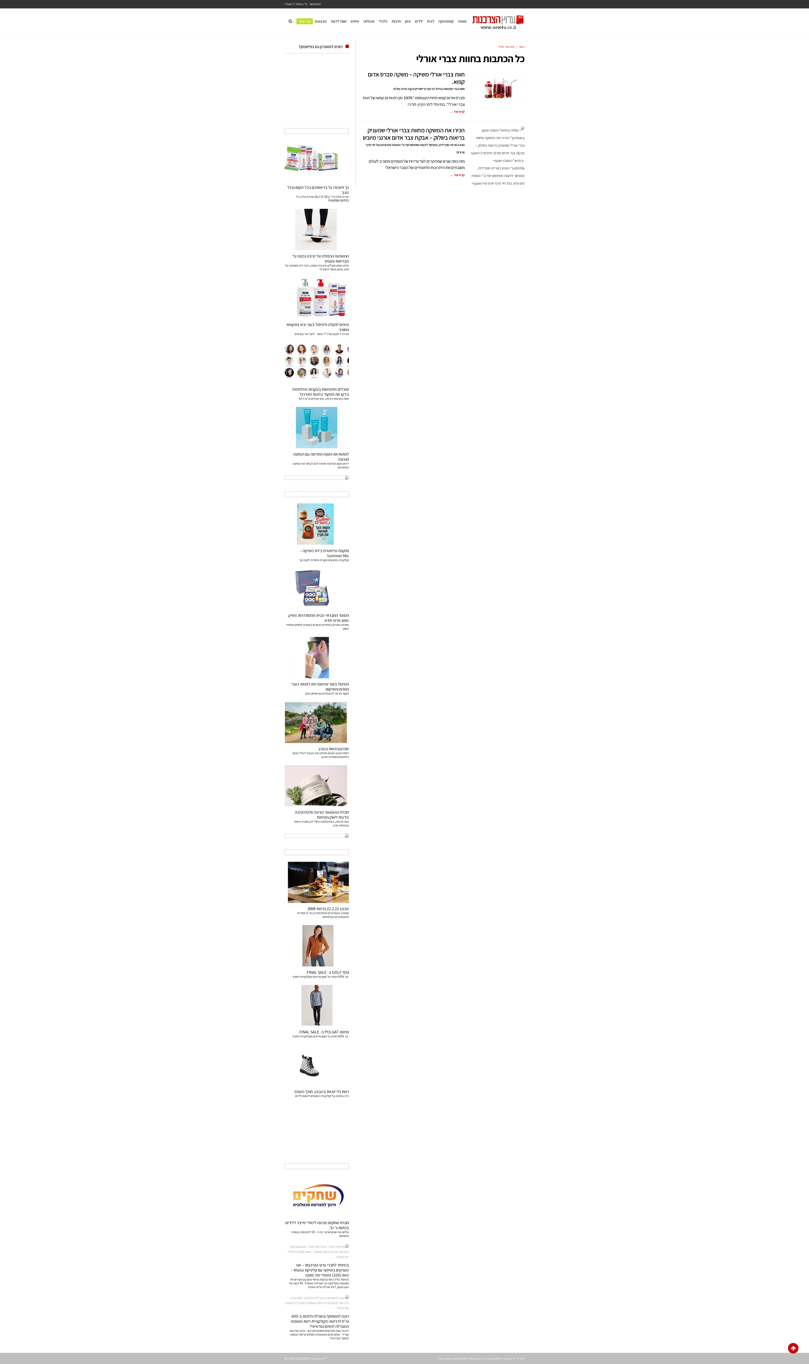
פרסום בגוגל (475, 1358)
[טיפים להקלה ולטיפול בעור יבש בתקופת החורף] (316, 298)
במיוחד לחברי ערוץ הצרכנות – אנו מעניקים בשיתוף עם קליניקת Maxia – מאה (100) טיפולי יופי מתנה (320, 1270)
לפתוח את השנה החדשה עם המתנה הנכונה (321, 456)
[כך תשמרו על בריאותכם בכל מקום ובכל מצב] (316, 161)
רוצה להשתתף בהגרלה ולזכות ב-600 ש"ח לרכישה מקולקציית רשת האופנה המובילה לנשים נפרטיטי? (320, 1321)
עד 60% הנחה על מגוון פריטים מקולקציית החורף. (320, 1036)
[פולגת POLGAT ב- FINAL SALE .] (316, 1005)
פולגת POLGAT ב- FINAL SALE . (323, 1032)
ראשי (522, 46)
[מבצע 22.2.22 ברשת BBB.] (316, 882)
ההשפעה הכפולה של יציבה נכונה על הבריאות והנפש (321, 258)
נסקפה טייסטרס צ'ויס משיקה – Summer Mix (324, 553)
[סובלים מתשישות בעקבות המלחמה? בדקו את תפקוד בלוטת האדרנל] (316, 363)
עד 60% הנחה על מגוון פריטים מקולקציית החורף (320, 977)
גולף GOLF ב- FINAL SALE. (327, 972)
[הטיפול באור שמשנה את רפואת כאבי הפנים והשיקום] (316, 657)
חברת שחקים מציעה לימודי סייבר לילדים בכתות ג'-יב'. (317, 1225)
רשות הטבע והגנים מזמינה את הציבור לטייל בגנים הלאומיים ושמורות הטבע (321, 755)
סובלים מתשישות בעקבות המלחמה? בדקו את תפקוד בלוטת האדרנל (320, 391)
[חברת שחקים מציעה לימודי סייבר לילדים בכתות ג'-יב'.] (316, 1196)
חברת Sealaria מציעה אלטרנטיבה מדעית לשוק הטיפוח (322, 814)
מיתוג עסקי (444, 1358)
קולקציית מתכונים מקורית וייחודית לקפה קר (324, 560)
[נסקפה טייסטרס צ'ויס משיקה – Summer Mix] (316, 524)
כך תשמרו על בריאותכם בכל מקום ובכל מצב (318, 190)
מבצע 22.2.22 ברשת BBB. (328, 908)
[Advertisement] (316, 95)
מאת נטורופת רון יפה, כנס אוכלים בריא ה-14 (324, 399)
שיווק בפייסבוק (459, 1358)
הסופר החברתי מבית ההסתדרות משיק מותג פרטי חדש (318, 618)
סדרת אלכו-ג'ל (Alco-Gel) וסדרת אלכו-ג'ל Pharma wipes (322, 199)
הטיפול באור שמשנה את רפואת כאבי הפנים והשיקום (320, 686)
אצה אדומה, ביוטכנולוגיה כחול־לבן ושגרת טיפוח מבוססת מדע (322, 823)
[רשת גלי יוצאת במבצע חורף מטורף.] (316, 1065)
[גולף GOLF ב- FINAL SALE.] (316, 945)
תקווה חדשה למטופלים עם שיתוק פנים (326, 693)
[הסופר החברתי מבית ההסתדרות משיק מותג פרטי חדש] (316, 589)
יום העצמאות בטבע (334, 748)
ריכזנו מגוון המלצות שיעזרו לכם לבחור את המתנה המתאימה (321, 465)
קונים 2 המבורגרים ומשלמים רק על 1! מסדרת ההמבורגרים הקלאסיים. (323, 915)
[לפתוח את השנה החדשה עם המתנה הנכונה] (316, 427)
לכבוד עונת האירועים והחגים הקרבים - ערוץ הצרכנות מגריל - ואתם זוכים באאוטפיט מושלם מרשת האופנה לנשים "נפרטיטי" (319, 1334)
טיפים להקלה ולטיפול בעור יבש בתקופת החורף (317, 327)
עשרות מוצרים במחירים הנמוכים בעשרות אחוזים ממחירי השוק (317, 626)
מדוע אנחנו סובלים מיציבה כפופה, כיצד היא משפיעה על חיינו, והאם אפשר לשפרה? (317, 267)
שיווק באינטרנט (492, 1358)
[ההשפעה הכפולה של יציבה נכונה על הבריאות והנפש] (316, 229)
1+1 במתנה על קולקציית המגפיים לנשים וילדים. (322, 1096)
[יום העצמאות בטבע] (316, 722)
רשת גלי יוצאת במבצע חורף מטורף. (321, 1091)
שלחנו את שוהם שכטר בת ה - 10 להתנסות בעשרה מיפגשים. (320, 1234)
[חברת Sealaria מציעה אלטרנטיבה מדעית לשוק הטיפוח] (316, 785)
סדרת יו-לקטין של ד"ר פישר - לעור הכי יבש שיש (322, 334)
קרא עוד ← (457, 112)
